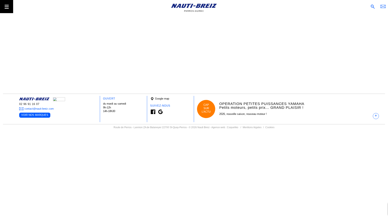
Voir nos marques (34, 114)
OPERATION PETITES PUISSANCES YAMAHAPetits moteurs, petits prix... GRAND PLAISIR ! (261, 106)
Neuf (5, 24)
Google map (161, 98)
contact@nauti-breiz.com (39, 108)
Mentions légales (252, 127)
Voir (5, 75)
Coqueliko (232, 127)
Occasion (8, 28)
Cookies (269, 127)
